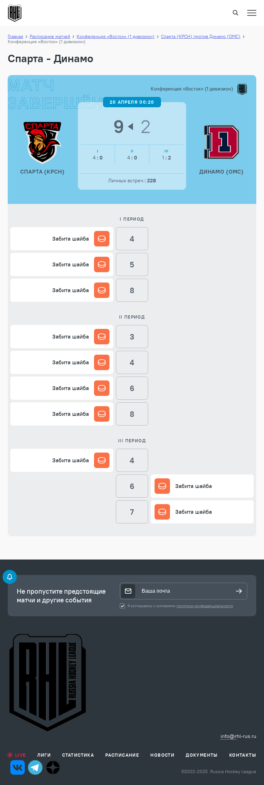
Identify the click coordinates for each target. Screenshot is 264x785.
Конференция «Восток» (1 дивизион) (116, 36)
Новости (162, 755)
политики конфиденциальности (204, 605)
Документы (202, 755)
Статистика (78, 755)
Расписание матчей (50, 36)
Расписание (122, 755)
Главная (15, 36)
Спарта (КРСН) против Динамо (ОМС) (200, 36)
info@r (229, 736)
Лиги (44, 755)
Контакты (242, 755)
